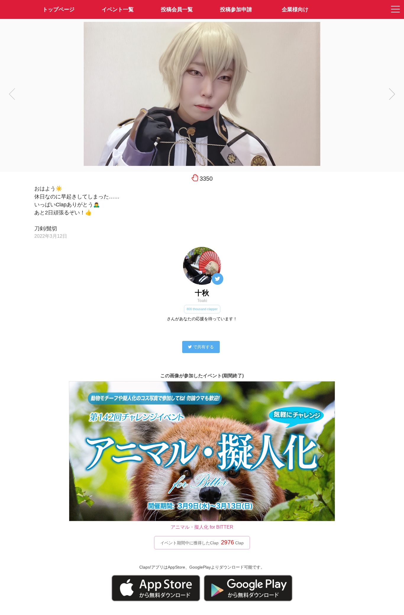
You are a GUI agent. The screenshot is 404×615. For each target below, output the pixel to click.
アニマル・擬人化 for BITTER (202, 527)
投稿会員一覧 (177, 9)
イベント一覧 (118, 9)
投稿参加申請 (236, 9)
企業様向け (295, 9)
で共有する (203, 346)
